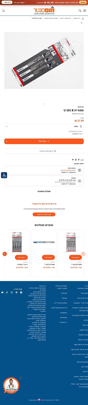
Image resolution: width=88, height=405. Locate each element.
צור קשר (85, 325)
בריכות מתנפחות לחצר (59, 308)
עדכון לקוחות (83, 335)
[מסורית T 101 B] (71, 242)
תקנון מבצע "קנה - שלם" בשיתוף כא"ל (79, 385)
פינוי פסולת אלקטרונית (80, 315)
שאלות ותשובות (44, 191)
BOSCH (81, 107)
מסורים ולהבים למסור (51, 18)
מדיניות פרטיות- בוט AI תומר (80, 355)
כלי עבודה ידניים (65, 18)
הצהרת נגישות (83, 340)
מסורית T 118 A (49, 264)
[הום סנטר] (44, 10)
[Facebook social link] (79, 160)
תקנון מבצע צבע (82, 362)
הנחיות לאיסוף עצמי (81, 344)
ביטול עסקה (84, 330)
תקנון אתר (84, 293)
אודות (86, 320)
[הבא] (2, 63)
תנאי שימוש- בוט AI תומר (79, 349)
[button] (84, 10)
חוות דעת (84, 367)
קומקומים (63, 313)
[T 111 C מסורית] (17, 242)
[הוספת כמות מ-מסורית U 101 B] (6, 141)
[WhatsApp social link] (76, 160)
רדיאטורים (63, 322)
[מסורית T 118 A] (44, 242)
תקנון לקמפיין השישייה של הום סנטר (80, 309)
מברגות (64, 298)
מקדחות (64, 293)
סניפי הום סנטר (83, 288)
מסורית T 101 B (76, 264)
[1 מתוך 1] (44, 104)
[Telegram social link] (73, 160)
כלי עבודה (76, 18)
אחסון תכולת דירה (60, 303)
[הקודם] (85, 63)
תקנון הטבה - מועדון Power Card (81, 378)
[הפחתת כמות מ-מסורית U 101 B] (81, 141)
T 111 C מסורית (22, 264)
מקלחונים (63, 317)
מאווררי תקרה (62, 288)
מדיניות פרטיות (82, 298)
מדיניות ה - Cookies (81, 303)
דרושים (85, 372)
